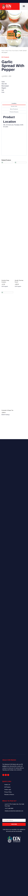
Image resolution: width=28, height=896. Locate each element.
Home (3, 50)
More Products (14, 109)
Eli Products (5, 57)
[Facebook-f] (3, 775)
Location (14, 103)
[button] (24, 6)
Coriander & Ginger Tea (7, 410)
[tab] (14, 103)
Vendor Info (14, 106)
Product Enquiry (14, 111)
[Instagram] (8, 775)
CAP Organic (5, 286)
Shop (6, 50)
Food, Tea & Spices (14, 50)
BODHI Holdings (6, 414)
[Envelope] (6, 775)
